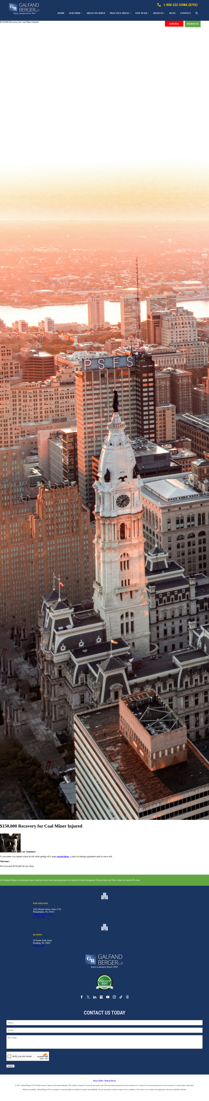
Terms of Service (110, 1080)
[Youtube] (108, 998)
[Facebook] (82, 998)
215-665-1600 (38, 917)
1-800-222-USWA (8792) (43, 914)
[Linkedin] (95, 998)
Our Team (141, 13)
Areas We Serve (95, 13)
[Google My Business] (101, 998)
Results (158, 13)
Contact (185, 13)
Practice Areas (119, 13)
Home (61, 13)
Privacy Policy (98, 1080)
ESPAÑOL (174, 23)
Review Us (192, 23)
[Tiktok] (121, 998)
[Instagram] (114, 998)
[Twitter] (88, 998)
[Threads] (127, 998)
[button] (196, 13)
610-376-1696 (38, 946)
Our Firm (74, 13)
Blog (172, 13)
